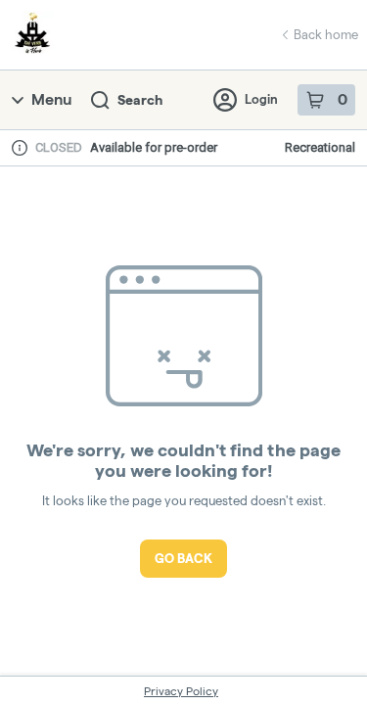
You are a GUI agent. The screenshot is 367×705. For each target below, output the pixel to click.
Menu (51, 99)
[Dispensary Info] (19, 148)
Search (139, 100)
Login (261, 99)
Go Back (183, 558)
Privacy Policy (181, 690)
